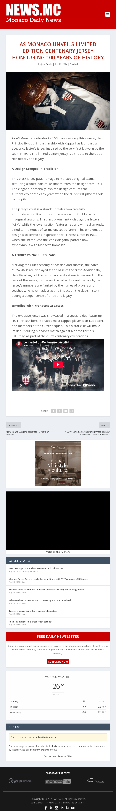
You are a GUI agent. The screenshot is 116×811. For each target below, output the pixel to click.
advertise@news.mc (46, 737)
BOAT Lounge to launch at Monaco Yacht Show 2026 (36, 568)
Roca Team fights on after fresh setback (30, 621)
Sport (24, 582)
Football (74, 64)
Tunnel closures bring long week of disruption (33, 611)
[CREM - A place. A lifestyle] (58, 485)
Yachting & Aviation (30, 571)
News (24, 592)
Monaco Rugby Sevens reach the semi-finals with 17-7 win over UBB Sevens (48, 579)
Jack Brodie (46, 64)
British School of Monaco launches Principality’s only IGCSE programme (46, 589)
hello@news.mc (57, 746)
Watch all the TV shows (58, 551)
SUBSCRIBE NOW (58, 661)
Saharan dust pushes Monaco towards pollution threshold (40, 600)
